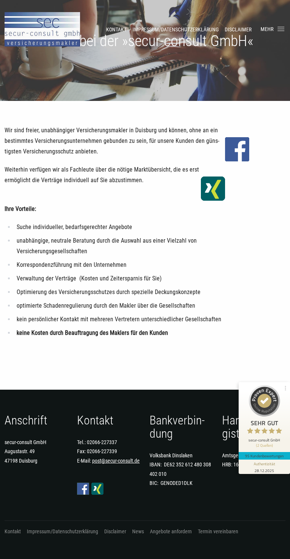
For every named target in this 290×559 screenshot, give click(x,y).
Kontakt (116, 29)
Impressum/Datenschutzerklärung (176, 29)
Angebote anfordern (171, 531)
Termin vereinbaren (218, 531)
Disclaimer (238, 29)
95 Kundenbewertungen (264, 455)
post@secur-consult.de (116, 461)
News (138, 531)
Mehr (267, 29)
